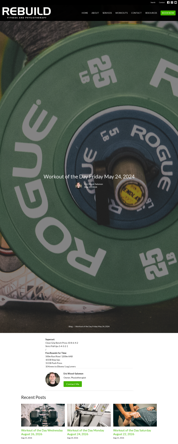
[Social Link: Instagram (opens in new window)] (172, 2)
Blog (71, 326)
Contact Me (72, 384)
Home (85, 13)
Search (153, 2)
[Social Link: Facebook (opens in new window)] (168, 2)
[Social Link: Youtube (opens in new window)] (175, 2)
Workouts (121, 13)
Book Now (168, 13)
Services (107, 13)
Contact (162, 2)
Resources (151, 13)
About (95, 13)
